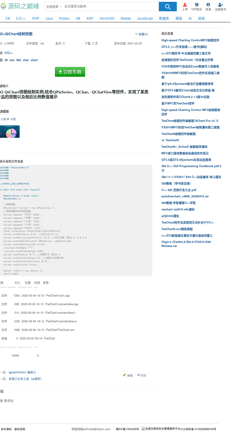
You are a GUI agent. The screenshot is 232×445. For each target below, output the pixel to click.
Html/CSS (107, 18)
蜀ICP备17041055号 (127, 429)
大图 (13, 119)
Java (49, 18)
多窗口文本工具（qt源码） (26, 378)
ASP (89, 18)
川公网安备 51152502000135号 (198, 429)
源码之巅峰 (23, 6)
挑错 (130, 375)
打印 (143, 375)
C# (7, 18)
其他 (201, 18)
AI (190, 18)
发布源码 (6, 429)
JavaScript (145, 18)
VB (78, 18)
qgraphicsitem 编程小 (22, 372)
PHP (35, 18)
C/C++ (21, 18)
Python (64, 18)
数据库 (164, 18)
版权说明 (19, 429)
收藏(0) (143, 34)
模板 (178, 18)
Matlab (126, 18)
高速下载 (70, 72)
